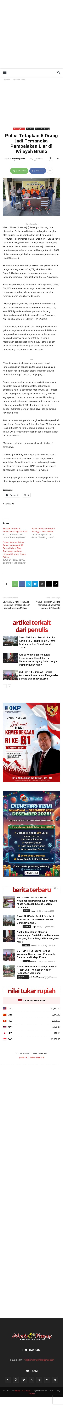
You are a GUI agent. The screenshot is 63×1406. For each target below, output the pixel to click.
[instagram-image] (15, 1079)
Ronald (33, 945)
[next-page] (9, 686)
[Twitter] (29, 584)
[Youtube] (47, 1380)
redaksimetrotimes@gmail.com (39, 1359)
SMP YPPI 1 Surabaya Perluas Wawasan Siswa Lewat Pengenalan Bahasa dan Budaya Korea (38, 675)
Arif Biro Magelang (36, 977)
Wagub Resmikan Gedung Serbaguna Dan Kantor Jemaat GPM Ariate (48, 605)
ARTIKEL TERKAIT (31, 622)
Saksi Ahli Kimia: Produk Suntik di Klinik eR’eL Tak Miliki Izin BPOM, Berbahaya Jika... (35, 919)
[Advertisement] (31, 35)
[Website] (39, 1380)
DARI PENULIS (31, 629)
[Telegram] (35, 584)
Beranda (6, 79)
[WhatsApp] (15, 584)
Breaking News (19, 79)
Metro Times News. (23, 1390)
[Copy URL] (55, 584)
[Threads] (55, 1380)
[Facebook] (22, 584)
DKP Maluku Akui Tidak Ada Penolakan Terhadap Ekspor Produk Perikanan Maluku (16, 605)
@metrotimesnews (31, 1057)
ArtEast (32, 1393)
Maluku (26, 911)
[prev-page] (5, 686)
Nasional (38, 129)
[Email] (49, 584)
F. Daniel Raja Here (17, 159)
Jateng (46, 129)
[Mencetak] (42, 584)
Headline (30, 129)
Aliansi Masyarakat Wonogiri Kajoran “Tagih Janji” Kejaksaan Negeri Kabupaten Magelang (37, 969)
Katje (33, 911)
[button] (4, 73)
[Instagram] (16, 1380)
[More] (50, 171)
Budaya (6, 679)
